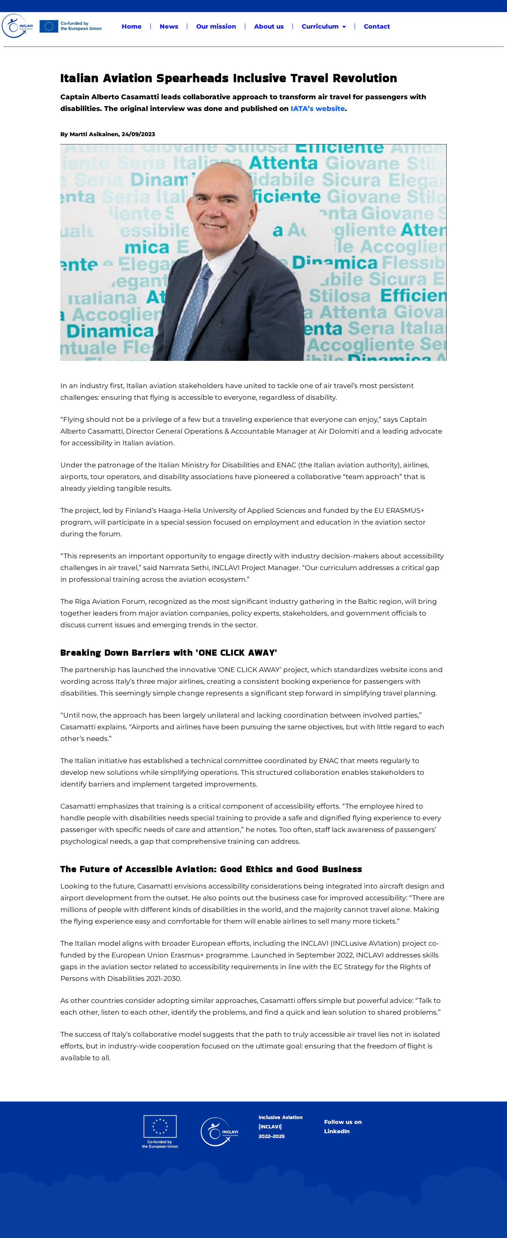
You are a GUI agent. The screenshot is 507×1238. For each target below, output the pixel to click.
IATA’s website (318, 108)
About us (269, 26)
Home (132, 26)
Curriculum (320, 26)
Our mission (216, 26)
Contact (377, 26)
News (169, 26)
